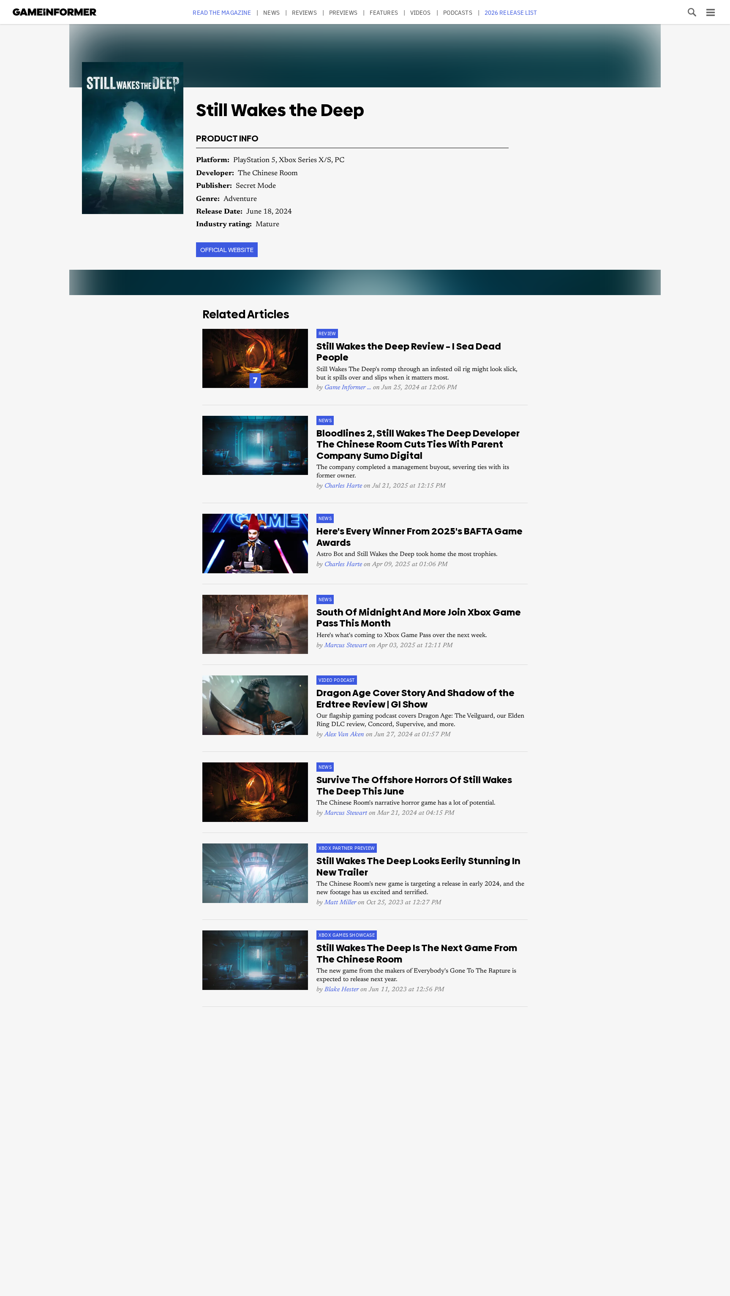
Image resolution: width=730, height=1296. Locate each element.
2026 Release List (511, 12)
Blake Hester (341, 990)
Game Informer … (347, 388)
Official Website (226, 249)
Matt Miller (340, 903)
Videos (420, 12)
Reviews (304, 12)
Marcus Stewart (345, 646)
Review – (408, 352)
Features (384, 12)
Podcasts (457, 12)
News (271, 12)
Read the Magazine (222, 12)
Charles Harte (343, 486)
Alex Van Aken (344, 735)
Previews (343, 12)
